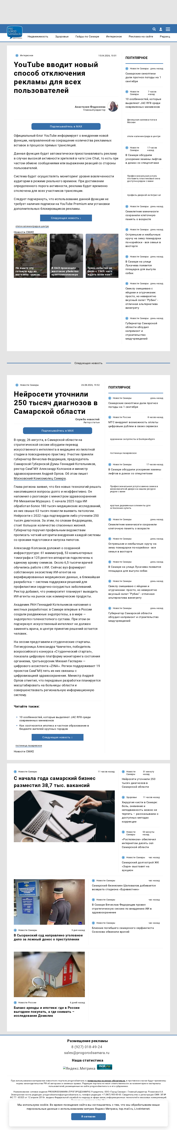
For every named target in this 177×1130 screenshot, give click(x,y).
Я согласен (88, 1116)
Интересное (26, 55)
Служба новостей (87, 419)
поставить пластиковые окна (143, 178)
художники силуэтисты (123, 439)
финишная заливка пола (141, 119)
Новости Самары (139, 68)
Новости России (122, 417)
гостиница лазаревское (29, 745)
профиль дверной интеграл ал (144, 195)
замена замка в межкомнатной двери (134, 487)
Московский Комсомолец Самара (40, 478)
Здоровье (131, 797)
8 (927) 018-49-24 (86, 1047)
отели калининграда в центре (32, 226)
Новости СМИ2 (24, 232)
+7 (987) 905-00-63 (111, 1094)
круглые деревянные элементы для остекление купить (130, 506)
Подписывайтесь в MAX (66, 126)
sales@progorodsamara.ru (86, 1053)
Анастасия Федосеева (90, 106)
